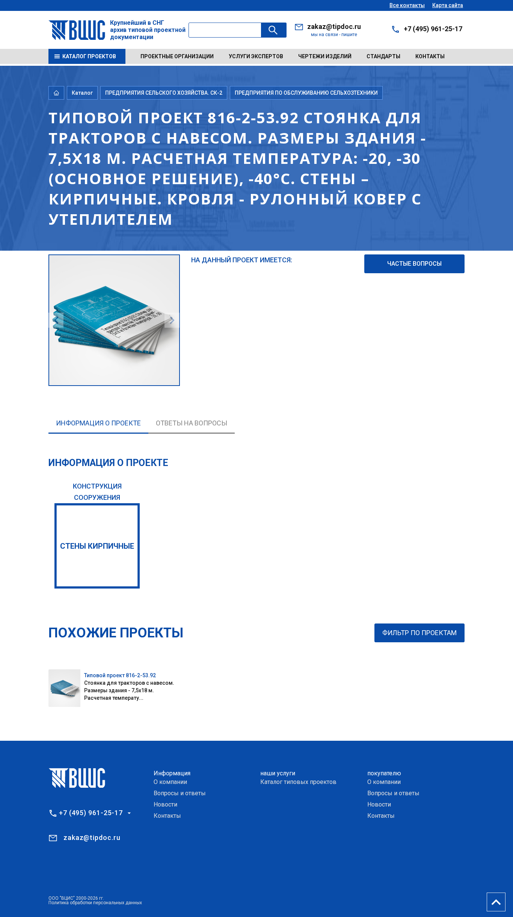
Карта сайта (447, 5)
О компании (170, 781)
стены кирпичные (97, 546)
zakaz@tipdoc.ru (334, 26)
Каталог (82, 93)
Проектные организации (177, 56)
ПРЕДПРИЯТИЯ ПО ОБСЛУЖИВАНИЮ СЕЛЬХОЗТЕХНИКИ (306, 93)
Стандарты (383, 56)
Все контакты (407, 5)
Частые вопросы (414, 263)
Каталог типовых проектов (298, 781)
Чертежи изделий (325, 56)
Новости (165, 804)
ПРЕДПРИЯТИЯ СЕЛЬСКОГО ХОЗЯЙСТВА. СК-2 (163, 93)
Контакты (430, 56)
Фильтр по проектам (419, 633)
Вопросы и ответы (180, 793)
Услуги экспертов (256, 56)
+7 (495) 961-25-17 (433, 29)
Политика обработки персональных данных (95, 902)
